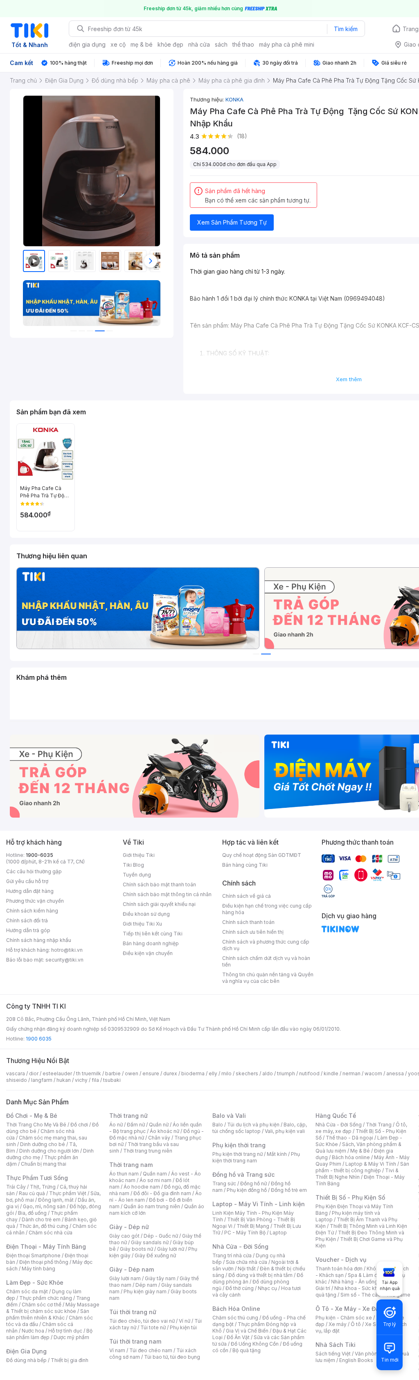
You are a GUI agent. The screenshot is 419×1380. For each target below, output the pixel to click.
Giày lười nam (125, 1278)
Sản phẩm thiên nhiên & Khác (47, 1314)
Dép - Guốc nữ (161, 1236)
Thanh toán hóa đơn (339, 1268)
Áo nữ (116, 1125)
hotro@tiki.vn (67, 950)
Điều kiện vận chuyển (148, 953)
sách (221, 44)
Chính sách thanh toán (248, 922)
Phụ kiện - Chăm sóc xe (343, 1318)
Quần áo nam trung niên (152, 1206)
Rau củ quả (32, 1193)
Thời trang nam (131, 1164)
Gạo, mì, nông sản (44, 1206)
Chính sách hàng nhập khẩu (38, 940)
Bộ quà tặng (246, 1350)
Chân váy (159, 1138)
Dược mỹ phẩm (71, 1337)
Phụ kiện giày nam (145, 1291)
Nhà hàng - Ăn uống (354, 1282)
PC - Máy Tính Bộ (245, 1232)
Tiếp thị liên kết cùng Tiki (152, 933)
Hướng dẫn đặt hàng (30, 891)
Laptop (278, 1232)
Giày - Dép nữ (129, 1226)
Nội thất (247, 1268)
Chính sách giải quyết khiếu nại (159, 904)
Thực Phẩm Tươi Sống (37, 1177)
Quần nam (155, 1174)
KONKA (234, 99)
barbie (113, 1073)
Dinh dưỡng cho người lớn (49, 1151)
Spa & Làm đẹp (365, 1275)
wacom (373, 1073)
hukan (63, 1080)
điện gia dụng (87, 44)
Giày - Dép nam (131, 1269)
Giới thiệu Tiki (139, 855)
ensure (150, 1073)
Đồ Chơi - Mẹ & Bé (31, 1115)
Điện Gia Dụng (26, 1351)
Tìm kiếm (346, 28)
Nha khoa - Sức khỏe (359, 1288)
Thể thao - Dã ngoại (349, 1138)
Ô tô (356, 1324)
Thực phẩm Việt (67, 1193)
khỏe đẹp (170, 44)
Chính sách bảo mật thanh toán (159, 884)
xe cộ (118, 44)
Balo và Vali (229, 1115)
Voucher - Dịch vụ (340, 1259)
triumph (286, 1073)
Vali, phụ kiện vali (285, 1131)
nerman (351, 1073)
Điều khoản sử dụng (146, 914)
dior (33, 1073)
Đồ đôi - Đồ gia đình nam (162, 1193)
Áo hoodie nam (142, 1187)
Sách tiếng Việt (333, 1354)
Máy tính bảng (38, 1268)
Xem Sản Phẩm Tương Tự (232, 222)
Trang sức (224, 1183)
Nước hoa (33, 1331)
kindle (331, 1073)
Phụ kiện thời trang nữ (237, 1154)
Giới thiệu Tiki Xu (142, 924)
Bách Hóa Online (236, 1308)
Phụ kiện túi (183, 1327)
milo (226, 1073)
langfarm (41, 1080)
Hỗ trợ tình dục (65, 1331)
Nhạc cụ (267, 1288)
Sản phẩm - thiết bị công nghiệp (362, 1167)
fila (95, 1080)
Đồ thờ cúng (239, 1288)
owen (131, 1073)
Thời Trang (379, 1125)
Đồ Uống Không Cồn (255, 1344)
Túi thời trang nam (135, 1341)
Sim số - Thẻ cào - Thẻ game (375, 1295)
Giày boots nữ (136, 1249)
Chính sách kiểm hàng (32, 911)
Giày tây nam (160, 1278)
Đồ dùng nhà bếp (26, 1360)
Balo (217, 1125)
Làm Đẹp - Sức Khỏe (34, 1282)
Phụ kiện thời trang (239, 1145)
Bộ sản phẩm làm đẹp (49, 1334)
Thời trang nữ (128, 1115)
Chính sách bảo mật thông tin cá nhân (167, 894)
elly (213, 1073)
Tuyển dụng (137, 875)
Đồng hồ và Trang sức (243, 1174)
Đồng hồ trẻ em (289, 1190)
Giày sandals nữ (150, 1242)
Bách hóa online (351, 1157)
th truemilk (88, 1073)
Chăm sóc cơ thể (41, 1304)
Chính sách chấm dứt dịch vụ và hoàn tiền (266, 961)
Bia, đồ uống (32, 1213)
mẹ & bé (142, 44)
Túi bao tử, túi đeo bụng (172, 1357)
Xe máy (338, 1324)
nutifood (309, 1073)
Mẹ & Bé (360, 1151)
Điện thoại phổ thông (43, 1262)
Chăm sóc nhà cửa (50, 1232)
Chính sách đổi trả (27, 920)
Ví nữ (184, 1321)
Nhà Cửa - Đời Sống (240, 1246)
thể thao (243, 44)
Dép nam (146, 1285)
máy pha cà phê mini (286, 44)
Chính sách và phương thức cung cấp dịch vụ (265, 945)
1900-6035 (39, 855)
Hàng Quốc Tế (335, 1115)
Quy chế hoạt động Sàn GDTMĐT (261, 855)
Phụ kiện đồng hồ (247, 1190)
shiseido (16, 1080)
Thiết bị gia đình (69, 1360)
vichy (81, 1080)
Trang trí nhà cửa (232, 1255)
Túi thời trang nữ (132, 1311)
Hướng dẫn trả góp (28, 930)
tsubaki (112, 1080)
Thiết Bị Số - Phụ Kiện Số (350, 1197)
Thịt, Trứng (43, 1187)
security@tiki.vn (64, 960)
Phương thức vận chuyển (35, 901)
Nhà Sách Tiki (335, 1344)
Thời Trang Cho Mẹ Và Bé (36, 1125)
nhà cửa (199, 44)
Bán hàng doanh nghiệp (151, 943)
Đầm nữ (136, 1125)
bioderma (193, 1073)
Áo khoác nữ (164, 1131)
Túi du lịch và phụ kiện (253, 1125)
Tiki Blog (133, 865)
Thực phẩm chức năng (45, 1298)
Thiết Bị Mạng (253, 1226)
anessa (395, 1073)
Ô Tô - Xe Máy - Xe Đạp (349, 1308)
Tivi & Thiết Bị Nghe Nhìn (357, 1173)
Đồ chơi (79, 1125)
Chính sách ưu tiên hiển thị (253, 932)
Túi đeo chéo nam (150, 1350)
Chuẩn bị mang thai (43, 1164)
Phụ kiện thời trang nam (256, 1157)
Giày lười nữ (170, 1249)
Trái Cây (16, 1187)
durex (170, 1073)
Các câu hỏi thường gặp (34, 871)
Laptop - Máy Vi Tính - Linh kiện (258, 1203)
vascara (15, 1073)
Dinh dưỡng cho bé (42, 1144)
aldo (267, 1073)
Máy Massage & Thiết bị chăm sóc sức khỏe (52, 1307)
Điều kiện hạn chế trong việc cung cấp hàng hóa (267, 909)
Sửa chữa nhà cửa (246, 1262)
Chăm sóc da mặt (27, 1291)
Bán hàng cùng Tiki (245, 865)
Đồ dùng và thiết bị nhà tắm (260, 1275)
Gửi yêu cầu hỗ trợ (27, 881)
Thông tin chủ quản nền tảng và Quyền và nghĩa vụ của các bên (267, 977)
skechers (247, 1073)
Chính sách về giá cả (246, 896)
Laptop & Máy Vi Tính (370, 1164)
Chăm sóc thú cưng (235, 1318)
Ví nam (117, 1350)
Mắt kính (277, 1154)
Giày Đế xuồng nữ (155, 1255)
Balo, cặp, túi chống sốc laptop (259, 1128)
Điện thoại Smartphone (33, 1255)
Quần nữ (159, 1125)
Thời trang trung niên (147, 1151)
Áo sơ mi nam (155, 1180)
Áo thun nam (124, 1174)
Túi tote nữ (153, 1327)
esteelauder (57, 1073)
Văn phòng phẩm (375, 1354)
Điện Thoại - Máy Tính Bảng (46, 1246)
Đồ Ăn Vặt (238, 1337)
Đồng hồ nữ (253, 1183)
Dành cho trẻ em (41, 1219)
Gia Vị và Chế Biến (247, 1331)
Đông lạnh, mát (56, 1200)
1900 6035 (39, 1039)
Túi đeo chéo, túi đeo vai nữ (142, 1321)
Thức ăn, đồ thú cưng (43, 1226)
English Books (356, 1360)
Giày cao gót (124, 1236)
